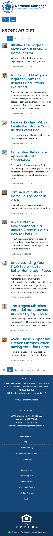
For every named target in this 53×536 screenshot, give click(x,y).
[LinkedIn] (29, 527)
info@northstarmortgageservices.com (26, 425)
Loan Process (26, 481)
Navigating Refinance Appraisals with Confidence (29, 156)
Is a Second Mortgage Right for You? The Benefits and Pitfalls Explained (29, 81)
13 (16, 38)
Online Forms (26, 493)
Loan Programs (26, 475)
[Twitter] (21, 527)
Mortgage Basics (26, 487)
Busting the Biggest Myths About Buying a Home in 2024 (29, 49)
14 (22, 38)
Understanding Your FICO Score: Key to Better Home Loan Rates (31, 266)
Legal (26, 441)
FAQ (26, 499)
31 (38, 38)
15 (27, 38)
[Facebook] (17, 527)
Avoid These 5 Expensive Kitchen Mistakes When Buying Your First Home (31, 343)
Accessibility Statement (26, 453)
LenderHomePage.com (35, 532)
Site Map (26, 459)
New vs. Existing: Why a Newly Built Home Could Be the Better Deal (31, 126)
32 (44, 38)
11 (4, 38)
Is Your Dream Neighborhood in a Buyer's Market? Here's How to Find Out (29, 228)
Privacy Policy (26, 447)
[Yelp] (37, 527)
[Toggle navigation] (13, 19)
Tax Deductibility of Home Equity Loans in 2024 (28, 196)
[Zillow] (33, 527)
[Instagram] (25, 527)
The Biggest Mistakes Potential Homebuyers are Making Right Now (29, 310)
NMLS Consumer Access (26, 399)
